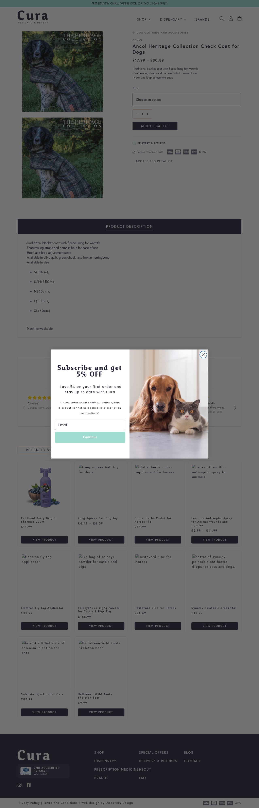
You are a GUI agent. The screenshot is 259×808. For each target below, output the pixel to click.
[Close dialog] (203, 354)
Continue (90, 437)
